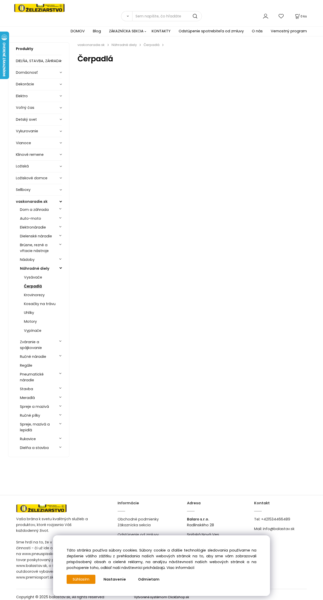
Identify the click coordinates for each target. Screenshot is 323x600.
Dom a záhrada (34, 209)
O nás (257, 31)
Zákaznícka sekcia (134, 525)
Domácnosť (27, 72)
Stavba (26, 388)
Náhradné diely (34, 268)
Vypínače (32, 330)
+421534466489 (275, 519)
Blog (97, 31)
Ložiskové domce (31, 178)
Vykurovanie (27, 131)
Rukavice (28, 438)
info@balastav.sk (278, 528)
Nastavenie (114, 579)
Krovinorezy (34, 294)
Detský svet (26, 119)
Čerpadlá (33, 286)
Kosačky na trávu (40, 303)
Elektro (22, 95)
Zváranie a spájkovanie (31, 344)
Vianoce (23, 142)
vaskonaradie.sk (31, 201)
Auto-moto (30, 218)
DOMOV (78, 31)
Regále (26, 365)
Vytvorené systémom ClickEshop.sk (161, 597)
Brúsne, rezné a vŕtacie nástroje (34, 247)
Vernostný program (289, 31)
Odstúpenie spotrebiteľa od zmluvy (211, 31)
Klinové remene (30, 154)
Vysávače (33, 277)
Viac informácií (180, 567)
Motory (30, 321)
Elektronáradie (33, 227)
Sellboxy (23, 189)
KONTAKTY (161, 31)
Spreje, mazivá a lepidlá (35, 427)
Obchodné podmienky (138, 519)
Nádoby (27, 259)
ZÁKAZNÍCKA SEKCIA (126, 31)
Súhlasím (81, 579)
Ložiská (22, 166)
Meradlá (27, 397)
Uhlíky (29, 312)
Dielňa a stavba (34, 447)
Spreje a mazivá (34, 406)
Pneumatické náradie (32, 377)
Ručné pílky (30, 415)
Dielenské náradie (36, 236)
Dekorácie (25, 84)
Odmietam (148, 579)
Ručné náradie (33, 356)
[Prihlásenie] (265, 16)
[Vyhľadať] (126, 16)
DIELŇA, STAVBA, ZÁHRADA (38, 60)
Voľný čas (25, 107)
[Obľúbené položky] (281, 16)
